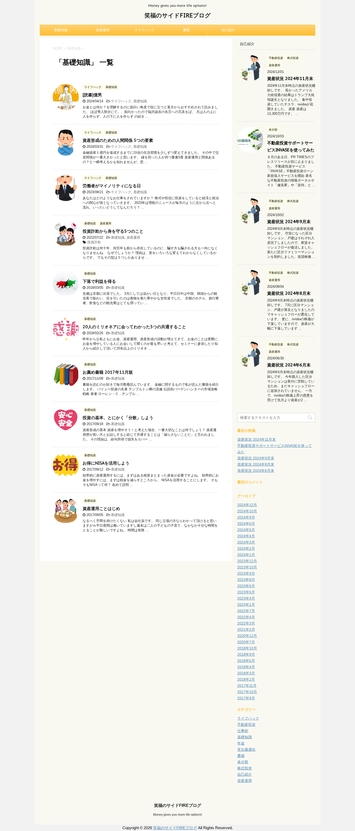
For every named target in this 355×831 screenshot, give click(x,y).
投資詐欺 (94, 242)
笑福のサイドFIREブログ (177, 15)
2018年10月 (247, 648)
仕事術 (242, 731)
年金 (241, 743)
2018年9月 (246, 654)
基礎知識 (61, 30)
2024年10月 (247, 511)
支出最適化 (246, 749)
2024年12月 (247, 505)
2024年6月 (246, 523)
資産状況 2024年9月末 (289, 221)
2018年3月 (246, 673)
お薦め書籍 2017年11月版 (108, 372)
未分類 (242, 762)
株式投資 (244, 768)
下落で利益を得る (99, 281)
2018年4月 (246, 667)
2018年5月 (246, 661)
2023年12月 (247, 561)
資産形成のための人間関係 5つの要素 (118, 140)
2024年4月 (246, 536)
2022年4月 (246, 617)
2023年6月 (246, 586)
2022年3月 (246, 623)
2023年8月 (246, 580)
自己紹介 (228, 30)
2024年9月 (246, 517)
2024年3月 (246, 542)
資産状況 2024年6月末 (289, 364)
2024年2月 (246, 548)
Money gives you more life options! (177, 814)
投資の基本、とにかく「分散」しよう (118, 417)
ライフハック (144, 30)
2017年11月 (247, 685)
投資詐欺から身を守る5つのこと (113, 231)
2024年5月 (246, 530)
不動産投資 (246, 724)
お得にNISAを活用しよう (106, 463)
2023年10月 (247, 567)
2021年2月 (246, 629)
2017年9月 (246, 698)
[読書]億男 (92, 94)
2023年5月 (246, 592)
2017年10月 (247, 692)
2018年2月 (246, 679)
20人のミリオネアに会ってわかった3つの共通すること (134, 326)
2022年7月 (246, 611)
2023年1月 (246, 604)
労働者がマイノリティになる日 (112, 185)
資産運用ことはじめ (101, 508)
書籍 (186, 30)
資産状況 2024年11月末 (290, 78)
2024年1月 (246, 555)
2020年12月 (247, 636)
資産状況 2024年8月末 (289, 293)
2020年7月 (246, 642)
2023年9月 (246, 573)
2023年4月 (246, 598)
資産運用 (102, 30)
